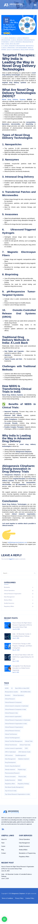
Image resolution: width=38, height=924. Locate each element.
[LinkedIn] (2, 829)
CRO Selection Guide (24, 752)
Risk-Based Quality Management (14, 787)
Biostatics (7, 695)
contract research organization (13, 748)
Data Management (21, 47)
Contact (3, 853)
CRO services (9, 755)
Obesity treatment (10, 769)
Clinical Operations (8, 47)
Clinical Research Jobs (11, 713)
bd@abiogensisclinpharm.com (17, 542)
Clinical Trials (28, 741)
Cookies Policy (29, 898)
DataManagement (21, 755)
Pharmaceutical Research (12, 773)
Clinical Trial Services (11, 744)
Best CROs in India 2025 (22, 688)
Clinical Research (9, 38)
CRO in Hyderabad (10, 752)
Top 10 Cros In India (10, 790)
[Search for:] (19, 573)
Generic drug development (12, 766)
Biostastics (30, 45)
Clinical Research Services (12, 730)
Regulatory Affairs (27, 49)
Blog (2, 849)
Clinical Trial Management (12, 737)
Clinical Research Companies (13, 702)
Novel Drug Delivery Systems (14, 99)
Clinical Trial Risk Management (13, 741)
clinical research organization (13, 716)
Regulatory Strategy (23, 783)
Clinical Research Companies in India (15, 709)
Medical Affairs (8, 600)
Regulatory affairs (10, 783)
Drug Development (10, 762)
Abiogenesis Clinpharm (18, 893)
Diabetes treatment (23, 759)
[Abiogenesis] (13, 4)
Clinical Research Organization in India (16, 723)
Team (3, 843)
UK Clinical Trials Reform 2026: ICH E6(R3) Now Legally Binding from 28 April (22, 657)
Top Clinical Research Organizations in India (17, 794)
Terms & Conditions (7, 898)
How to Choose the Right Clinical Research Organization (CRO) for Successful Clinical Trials (22, 625)
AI (11, 688)
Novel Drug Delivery (12, 44)
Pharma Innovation (10, 776)
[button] (4, 919)
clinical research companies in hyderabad (16, 706)
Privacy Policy (19, 898)
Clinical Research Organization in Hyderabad (17, 720)
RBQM (20, 780)
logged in (11, 559)
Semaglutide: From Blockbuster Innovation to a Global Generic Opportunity (21, 668)
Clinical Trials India (25, 744)
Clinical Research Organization (14, 45)
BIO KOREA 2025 (25, 691)
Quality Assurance (13, 49)
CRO (26, 748)
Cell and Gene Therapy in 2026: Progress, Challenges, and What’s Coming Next (22, 646)
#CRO (6, 688)
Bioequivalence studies (11, 691)
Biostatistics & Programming (27, 853)
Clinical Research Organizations (14, 727)
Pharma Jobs (22, 776)
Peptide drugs (22, 769)
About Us (4, 839)
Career (3, 846)
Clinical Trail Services (11, 734)
